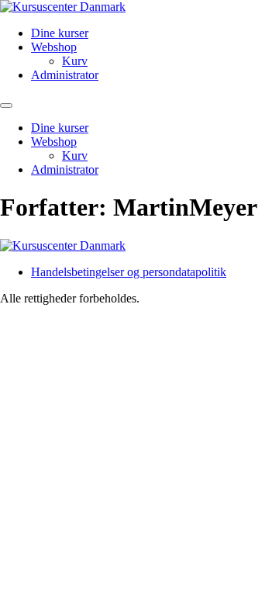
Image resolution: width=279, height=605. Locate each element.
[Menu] (6, 105)
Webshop (54, 47)
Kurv (75, 60)
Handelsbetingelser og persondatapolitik (128, 271)
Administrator (64, 74)
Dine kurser (59, 33)
